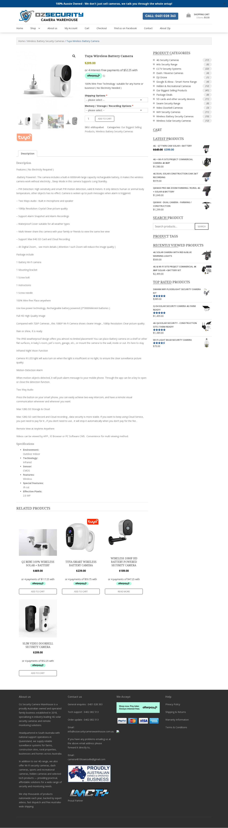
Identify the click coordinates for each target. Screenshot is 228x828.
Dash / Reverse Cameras (169, 73)
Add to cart (104, 118)
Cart (87, 28)
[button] (74, 56)
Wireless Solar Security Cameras (173, 120)
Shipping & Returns (175, 712)
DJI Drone (161, 77)
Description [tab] (27, 153)
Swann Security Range (168, 103)
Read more (124, 591)
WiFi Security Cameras (168, 112)
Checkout (102, 28)
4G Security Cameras (167, 60)
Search (202, 226)
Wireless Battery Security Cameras (45, 41)
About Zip (165, 28)
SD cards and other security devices (175, 99)
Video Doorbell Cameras (169, 107)
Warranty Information (177, 719)
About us (52, 28)
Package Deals (164, 94)
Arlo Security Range (166, 64)
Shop (33, 28)
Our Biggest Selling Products (171, 90)
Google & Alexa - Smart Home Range (176, 81)
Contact (148, 28)
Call (160, 16)
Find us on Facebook (125, 28)
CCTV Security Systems (168, 68)
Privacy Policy (172, 704)
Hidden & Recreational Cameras (173, 86)
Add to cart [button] (38, 591)
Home (19, 28)
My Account (71, 28)
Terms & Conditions (176, 727)
